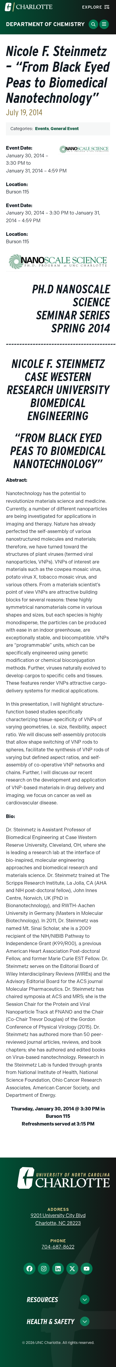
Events (42, 128)
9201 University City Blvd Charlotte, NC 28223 (58, 1219)
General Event (65, 128)
